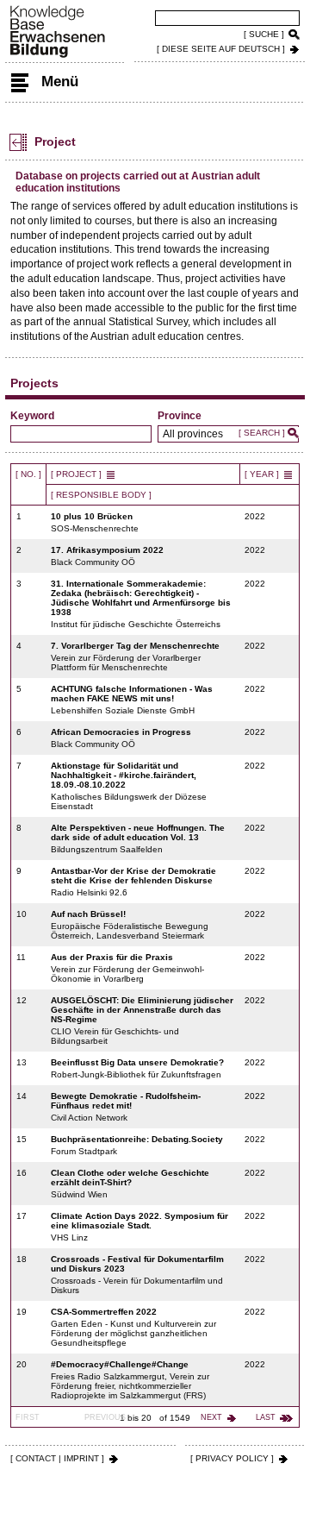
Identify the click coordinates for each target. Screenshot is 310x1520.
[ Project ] (76, 474)
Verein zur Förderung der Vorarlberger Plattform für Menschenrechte (135, 656)
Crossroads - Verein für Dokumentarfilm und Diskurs (137, 1274)
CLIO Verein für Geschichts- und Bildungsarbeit (142, 1021)
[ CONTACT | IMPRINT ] (57, 1458)
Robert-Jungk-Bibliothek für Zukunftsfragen (137, 1068)
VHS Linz (139, 1226)
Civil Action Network (126, 1106)
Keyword (32, 416)
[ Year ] (262, 474)
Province (180, 416)
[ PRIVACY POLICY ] (232, 1458)
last (266, 1417)
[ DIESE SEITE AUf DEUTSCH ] (221, 48)
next (211, 1417)
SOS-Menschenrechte (95, 522)
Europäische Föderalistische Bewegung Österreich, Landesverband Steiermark (129, 924)
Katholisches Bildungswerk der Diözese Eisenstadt (129, 786)
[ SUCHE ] (264, 34)
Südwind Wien (130, 1183)
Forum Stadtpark (137, 1145)
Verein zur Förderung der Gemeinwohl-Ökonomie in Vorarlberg (127, 967)
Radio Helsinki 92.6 (133, 881)
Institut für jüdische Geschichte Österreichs (141, 604)
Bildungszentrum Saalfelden (138, 838)
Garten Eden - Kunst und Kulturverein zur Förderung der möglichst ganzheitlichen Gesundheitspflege (133, 1327)
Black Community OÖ (107, 556)
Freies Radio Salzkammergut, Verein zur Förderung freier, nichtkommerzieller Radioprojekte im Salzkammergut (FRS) (130, 1380)
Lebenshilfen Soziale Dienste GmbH (132, 699)
